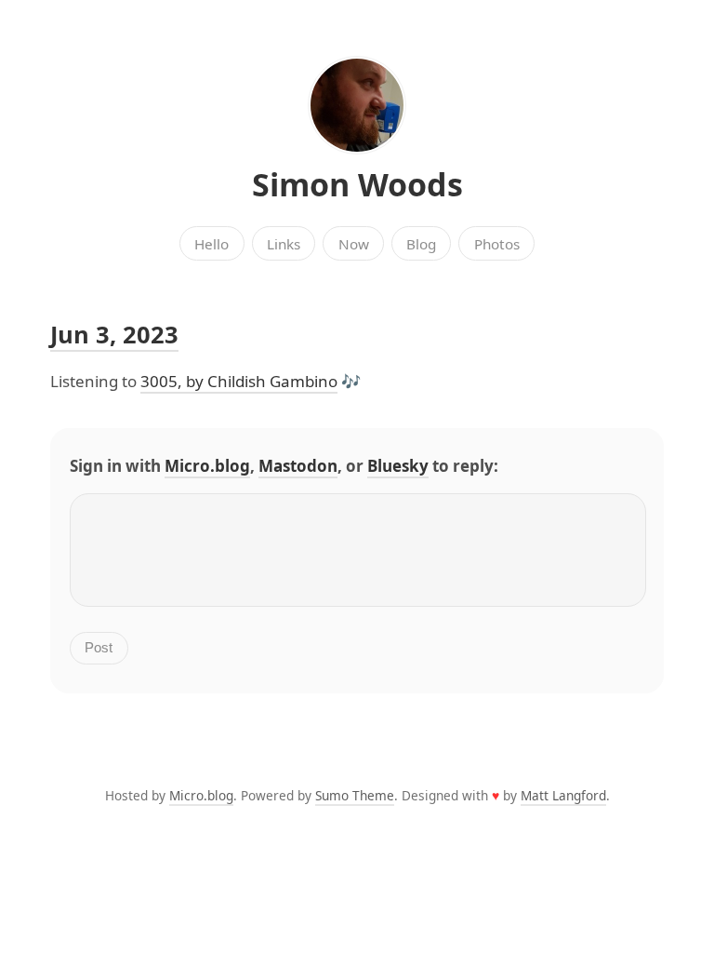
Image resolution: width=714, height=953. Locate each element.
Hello (211, 244)
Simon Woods (357, 184)
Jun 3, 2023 (114, 334)
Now (353, 244)
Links (283, 244)
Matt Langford (563, 795)
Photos (497, 244)
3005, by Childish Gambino (238, 381)
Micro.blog (207, 465)
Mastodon (297, 465)
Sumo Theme (354, 795)
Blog (421, 244)
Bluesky (398, 465)
